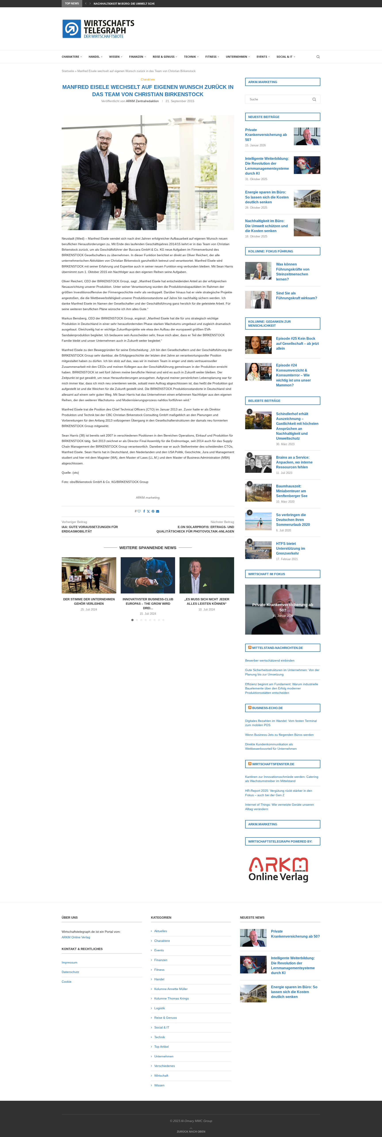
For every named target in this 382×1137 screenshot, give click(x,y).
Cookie (66, 981)
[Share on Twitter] (148, 511)
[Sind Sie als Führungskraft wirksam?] (258, 300)
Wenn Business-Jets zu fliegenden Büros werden (279, 734)
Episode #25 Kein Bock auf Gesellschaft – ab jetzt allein (297, 343)
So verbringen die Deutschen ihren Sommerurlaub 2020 (293, 520)
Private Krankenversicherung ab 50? (266, 135)
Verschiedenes (164, 1066)
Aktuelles (160, 931)
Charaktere (70, 57)
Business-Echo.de (267, 708)
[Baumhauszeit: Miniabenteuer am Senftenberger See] (258, 493)
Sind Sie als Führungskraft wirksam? (296, 295)
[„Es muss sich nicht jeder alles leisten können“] (207, 575)
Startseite (68, 71)
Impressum (69, 962)
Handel (94, 57)
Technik (190, 57)
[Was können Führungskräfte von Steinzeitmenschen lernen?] (258, 271)
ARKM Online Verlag (76, 937)
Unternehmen (236, 57)
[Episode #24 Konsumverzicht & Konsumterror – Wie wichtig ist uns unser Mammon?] (258, 372)
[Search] (318, 56)
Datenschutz (70, 972)
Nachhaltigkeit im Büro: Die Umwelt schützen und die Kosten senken (266, 226)
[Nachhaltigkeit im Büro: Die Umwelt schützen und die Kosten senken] (307, 227)
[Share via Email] (157, 511)
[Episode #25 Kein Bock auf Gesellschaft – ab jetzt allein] (258, 345)
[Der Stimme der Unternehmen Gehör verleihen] (89, 575)
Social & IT (284, 57)
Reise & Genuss (163, 57)
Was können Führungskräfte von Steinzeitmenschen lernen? (292, 271)
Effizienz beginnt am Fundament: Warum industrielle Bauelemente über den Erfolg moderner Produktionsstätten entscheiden (281, 688)
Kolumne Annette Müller (171, 989)
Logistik (159, 1008)
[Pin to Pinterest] (153, 511)
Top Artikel (161, 1046)
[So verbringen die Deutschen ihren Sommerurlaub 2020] (258, 521)
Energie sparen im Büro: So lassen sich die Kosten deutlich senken (267, 197)
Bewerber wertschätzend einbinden (269, 660)
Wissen (114, 57)
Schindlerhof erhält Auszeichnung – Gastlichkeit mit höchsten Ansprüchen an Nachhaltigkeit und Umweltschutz (297, 426)
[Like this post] (139, 511)
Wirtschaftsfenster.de (273, 764)
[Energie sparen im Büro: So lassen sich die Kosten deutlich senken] (307, 199)
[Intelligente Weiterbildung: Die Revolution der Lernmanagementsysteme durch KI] (307, 165)
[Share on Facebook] (144, 511)
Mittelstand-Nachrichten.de (277, 648)
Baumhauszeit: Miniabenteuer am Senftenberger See (292, 491)
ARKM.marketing (148, 497)
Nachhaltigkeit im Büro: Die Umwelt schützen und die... (135, 3)
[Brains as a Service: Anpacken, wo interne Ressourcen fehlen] (258, 464)
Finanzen (136, 57)
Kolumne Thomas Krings (171, 998)
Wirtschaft (161, 1075)
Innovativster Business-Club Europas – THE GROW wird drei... (147, 603)
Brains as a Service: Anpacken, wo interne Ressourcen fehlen (294, 462)
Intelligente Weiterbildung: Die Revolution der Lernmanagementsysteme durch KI (267, 166)
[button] (86, 3)
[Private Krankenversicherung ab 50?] (307, 136)
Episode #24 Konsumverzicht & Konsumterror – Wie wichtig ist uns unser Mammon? (293, 375)
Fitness (210, 57)
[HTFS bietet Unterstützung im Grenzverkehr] (258, 550)
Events (262, 57)
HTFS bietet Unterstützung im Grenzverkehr (290, 548)
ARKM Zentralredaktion (142, 101)
